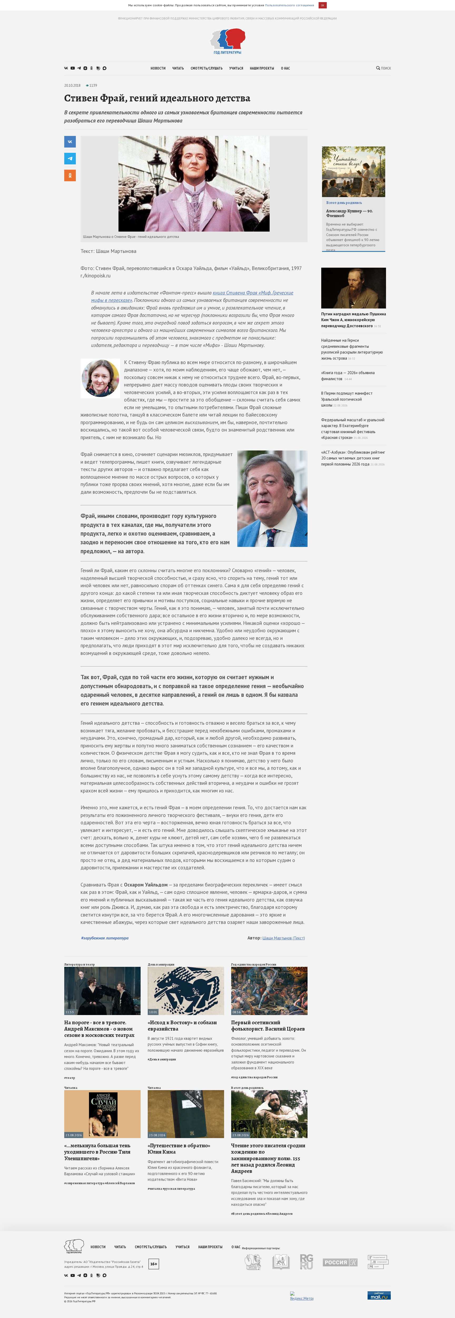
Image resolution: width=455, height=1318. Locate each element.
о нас (285, 68)
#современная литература (84, 1183)
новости (158, 68)
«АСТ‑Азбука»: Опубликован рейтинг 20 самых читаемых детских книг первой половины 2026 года (353, 458)
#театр (69, 1078)
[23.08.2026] (102, 1092)
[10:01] (186, 969)
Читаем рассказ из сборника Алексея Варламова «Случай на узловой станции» (99, 1171)
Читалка (70, 1088)
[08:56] (269, 969)
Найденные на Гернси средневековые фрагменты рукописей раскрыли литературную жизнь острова (352, 349)
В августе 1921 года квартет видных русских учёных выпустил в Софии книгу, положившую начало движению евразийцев (186, 1044)
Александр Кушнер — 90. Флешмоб (349, 213)
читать (178, 68)
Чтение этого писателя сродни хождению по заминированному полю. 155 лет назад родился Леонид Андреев (268, 1158)
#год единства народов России (254, 1077)
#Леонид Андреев (279, 1214)
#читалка (155, 1189)
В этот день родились (247, 1088)
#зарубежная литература (104, 937)
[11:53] (102, 969)
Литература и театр (79, 964)
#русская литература (179, 1189)
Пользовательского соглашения (289, 5)
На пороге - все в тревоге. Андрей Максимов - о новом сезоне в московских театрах (99, 1028)
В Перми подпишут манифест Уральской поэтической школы (347, 399)
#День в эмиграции (162, 1059)
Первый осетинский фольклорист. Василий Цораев (268, 1025)
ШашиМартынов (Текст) (284, 937)
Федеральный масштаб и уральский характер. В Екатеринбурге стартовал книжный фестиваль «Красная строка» (352, 428)
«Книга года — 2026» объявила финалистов (348, 375)
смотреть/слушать (206, 68)
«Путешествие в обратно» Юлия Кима (179, 1148)
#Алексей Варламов (120, 1183)
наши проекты (262, 68)
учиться (236, 68)
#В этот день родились (248, 1214)
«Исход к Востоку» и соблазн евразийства (182, 1025)
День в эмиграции (161, 964)
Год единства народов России (253, 964)
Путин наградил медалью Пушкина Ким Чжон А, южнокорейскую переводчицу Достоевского (353, 319)
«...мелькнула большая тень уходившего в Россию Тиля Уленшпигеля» (97, 1151)
